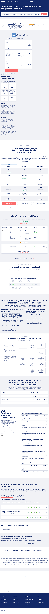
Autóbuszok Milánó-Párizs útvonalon (31, 554)
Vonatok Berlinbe (4, 602)
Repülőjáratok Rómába (29, 599)
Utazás (38, 596)
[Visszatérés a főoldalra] (4, 1)
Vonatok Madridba (4, 598)
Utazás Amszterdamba (41, 598)
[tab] (9, 38)
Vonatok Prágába (4, 604)
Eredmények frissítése (23, 223)
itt (33, 258)
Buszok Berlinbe (16, 602)
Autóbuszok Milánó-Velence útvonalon (20, 558)
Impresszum (12, 611)
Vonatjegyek (3, 596)
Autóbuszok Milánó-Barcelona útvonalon (20, 554)
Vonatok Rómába (4, 599)
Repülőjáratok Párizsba (29, 601)
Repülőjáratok (17, 1)
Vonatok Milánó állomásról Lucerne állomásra (33, 540)
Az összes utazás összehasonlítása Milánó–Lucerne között (11, 542)
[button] (22, 14)
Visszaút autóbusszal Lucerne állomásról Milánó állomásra (11, 540)
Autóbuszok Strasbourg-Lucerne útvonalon (32, 564)
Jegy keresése (4, 88)
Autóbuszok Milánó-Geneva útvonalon (31, 562)
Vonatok (8, 1)
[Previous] (10, 277)
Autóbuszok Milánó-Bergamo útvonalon (20, 564)
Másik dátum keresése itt (24, 252)
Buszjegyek (15, 596)
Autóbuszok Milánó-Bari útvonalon (19, 556)
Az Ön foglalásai (39, 1)
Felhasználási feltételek (20, 611)
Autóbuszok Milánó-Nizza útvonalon (31, 558)
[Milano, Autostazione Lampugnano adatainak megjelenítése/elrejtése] (46, 507)
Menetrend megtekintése (4, 100)
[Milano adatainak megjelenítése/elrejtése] (46, 517)
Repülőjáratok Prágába (29, 604)
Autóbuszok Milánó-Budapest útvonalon (8, 554)
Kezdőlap (2, 569)
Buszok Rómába (16, 599)
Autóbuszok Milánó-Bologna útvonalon (20, 562)
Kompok (22, 1)
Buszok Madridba (16, 598)
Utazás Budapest (40, 601)
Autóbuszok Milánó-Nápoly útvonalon (31, 556)
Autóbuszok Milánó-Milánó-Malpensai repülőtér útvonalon (11, 529)
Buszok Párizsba (16, 601)
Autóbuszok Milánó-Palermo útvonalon (8, 558)
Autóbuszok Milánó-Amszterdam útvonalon (32, 560)
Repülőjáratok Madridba (29, 598)
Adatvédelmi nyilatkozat (30, 611)
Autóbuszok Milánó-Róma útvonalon (7, 556)
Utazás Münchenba (40, 602)
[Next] (30, 35)
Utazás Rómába (39, 599)
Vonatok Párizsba (4, 601)
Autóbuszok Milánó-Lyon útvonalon (7, 560)
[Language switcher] (32, 1)
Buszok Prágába (16, 604)
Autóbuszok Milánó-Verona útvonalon (8, 564)
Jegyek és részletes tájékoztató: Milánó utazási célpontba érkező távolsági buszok (35, 543)
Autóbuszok (12, 1)
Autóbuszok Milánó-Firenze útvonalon (19, 560)
